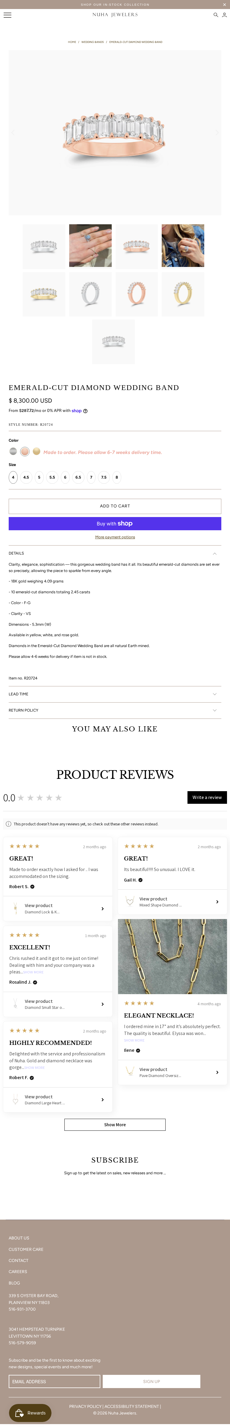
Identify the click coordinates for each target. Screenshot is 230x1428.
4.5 (26, 477)
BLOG (14, 1283)
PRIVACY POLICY (85, 1406)
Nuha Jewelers (122, 1413)
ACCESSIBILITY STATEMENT (132, 1406)
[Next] (217, 132)
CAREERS (18, 1271)
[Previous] (13, 132)
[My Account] (224, 15)
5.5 (52, 477)
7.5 (104, 477)
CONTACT (18, 1260)
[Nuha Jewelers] (115, 15)
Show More (134, 1040)
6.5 (78, 477)
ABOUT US (19, 1238)
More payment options (115, 537)
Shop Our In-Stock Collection (115, 4)
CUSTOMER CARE (26, 1249)
